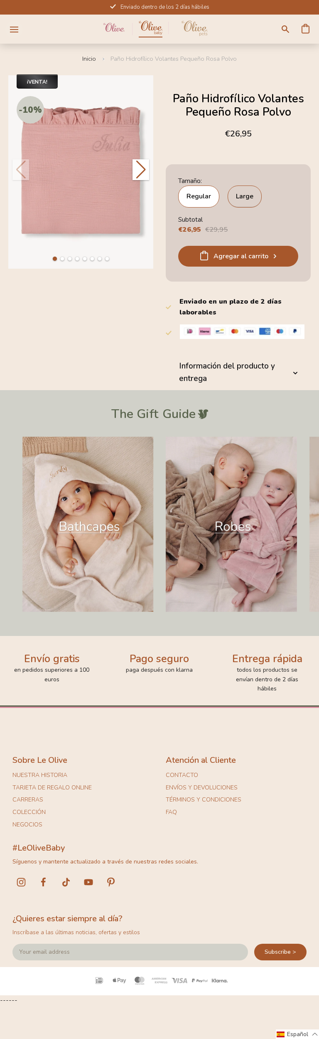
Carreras (27, 800)
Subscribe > (280, 952)
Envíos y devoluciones (202, 788)
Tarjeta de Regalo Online (52, 788)
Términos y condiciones (203, 800)
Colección (29, 812)
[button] (55, 259)
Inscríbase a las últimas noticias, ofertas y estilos (76, 932)
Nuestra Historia (39, 775)
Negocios (27, 825)
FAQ (171, 812)
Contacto (182, 775)
